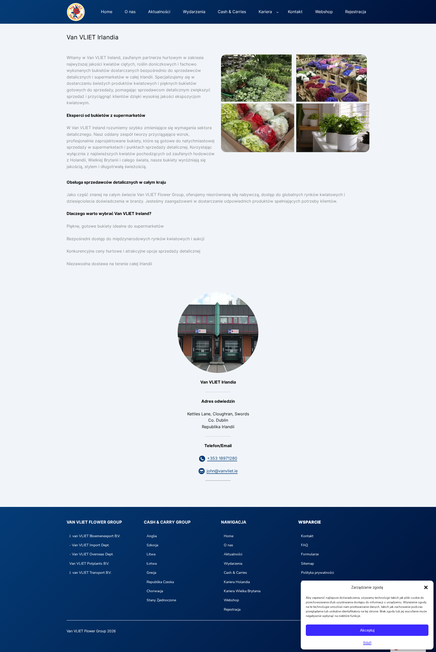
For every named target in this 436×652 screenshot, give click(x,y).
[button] (425, 587)
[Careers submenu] (277, 12)
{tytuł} (367, 642)
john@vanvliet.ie (222, 470)
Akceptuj (367, 630)
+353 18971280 (222, 458)
